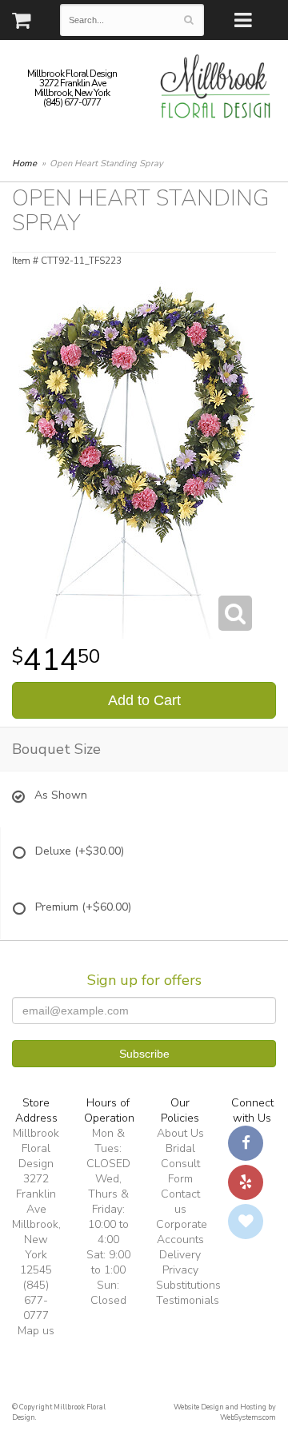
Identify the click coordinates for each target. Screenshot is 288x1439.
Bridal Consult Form (180, 1163)
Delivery (180, 1254)
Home (24, 163)
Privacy (180, 1270)
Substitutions (188, 1285)
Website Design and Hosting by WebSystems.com (225, 1412)
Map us (36, 1330)
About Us (180, 1133)
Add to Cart (144, 700)
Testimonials (187, 1300)
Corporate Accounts (181, 1232)
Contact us (180, 1201)
